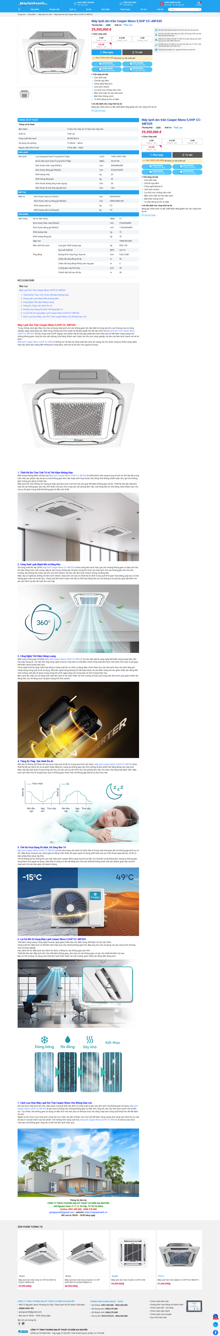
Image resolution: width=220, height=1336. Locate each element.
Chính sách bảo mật (159, 1301)
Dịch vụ (73, 9)
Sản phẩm (35, 9)
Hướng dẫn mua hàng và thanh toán (166, 1304)
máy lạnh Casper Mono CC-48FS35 (58, 567)
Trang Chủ (21, 14)
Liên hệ (160, 9)
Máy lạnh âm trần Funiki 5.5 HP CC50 (128, 1280)
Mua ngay (108, 52)
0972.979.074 (107, 1316)
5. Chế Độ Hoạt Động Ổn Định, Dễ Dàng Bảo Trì (42, 309)
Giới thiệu (105, 9)
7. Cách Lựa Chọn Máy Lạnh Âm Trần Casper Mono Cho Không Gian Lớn (54, 317)
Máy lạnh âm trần (45, 14)
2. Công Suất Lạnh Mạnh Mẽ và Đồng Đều (40, 298)
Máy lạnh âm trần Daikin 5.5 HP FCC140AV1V (178, 1280)
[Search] (199, 9)
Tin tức (143, 9)
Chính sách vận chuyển (161, 1314)
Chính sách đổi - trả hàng (161, 1308)
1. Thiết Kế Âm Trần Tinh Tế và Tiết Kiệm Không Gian (45, 295)
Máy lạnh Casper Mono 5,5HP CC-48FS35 (36, 342)
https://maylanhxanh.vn (96, 1212)
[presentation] (17, 1260)
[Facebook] (19, 1323)
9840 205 (26, 1308)
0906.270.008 (111, 1309)
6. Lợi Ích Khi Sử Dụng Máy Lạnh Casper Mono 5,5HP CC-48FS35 (50, 313)
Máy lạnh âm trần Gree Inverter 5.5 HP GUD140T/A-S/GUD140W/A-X (82, 1281)
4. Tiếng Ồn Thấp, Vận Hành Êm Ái (36, 306)
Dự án (88, 9)
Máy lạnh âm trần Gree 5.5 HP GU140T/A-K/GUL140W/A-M (37, 1281)
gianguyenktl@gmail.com (61, 1212)
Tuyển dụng (125, 9)
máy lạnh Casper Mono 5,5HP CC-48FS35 (99, 1120)
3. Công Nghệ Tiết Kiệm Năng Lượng (37, 302)
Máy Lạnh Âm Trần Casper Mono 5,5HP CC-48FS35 (42, 290)
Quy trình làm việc (158, 1317)
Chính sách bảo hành (160, 1311)
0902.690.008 (107, 58)
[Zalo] (23, 1323)
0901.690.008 (107, 1305)
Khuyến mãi (54, 9)
